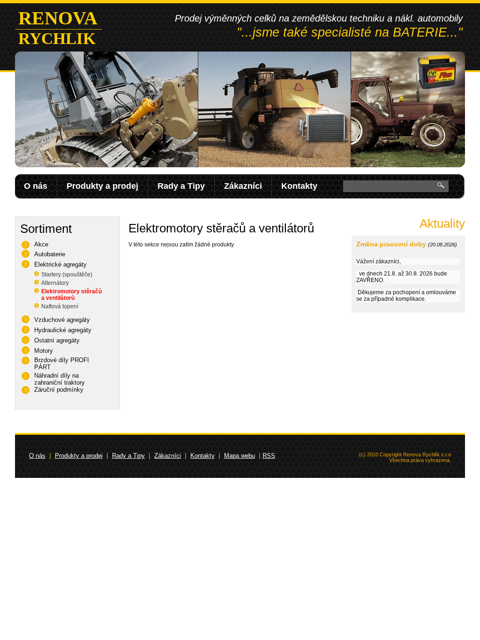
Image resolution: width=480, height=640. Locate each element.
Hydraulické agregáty (62, 330)
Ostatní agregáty (57, 340)
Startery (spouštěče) (66, 274)
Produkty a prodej (102, 186)
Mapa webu (239, 455)
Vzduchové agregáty (62, 319)
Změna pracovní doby (391, 244)
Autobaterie (49, 254)
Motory (43, 350)
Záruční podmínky (58, 389)
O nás (35, 186)
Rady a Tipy (181, 186)
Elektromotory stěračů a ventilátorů (71, 294)
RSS (268, 455)
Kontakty (299, 186)
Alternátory (55, 283)
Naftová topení (59, 306)
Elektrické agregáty (60, 264)
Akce (41, 244)
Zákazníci (243, 186)
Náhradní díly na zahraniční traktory (59, 379)
